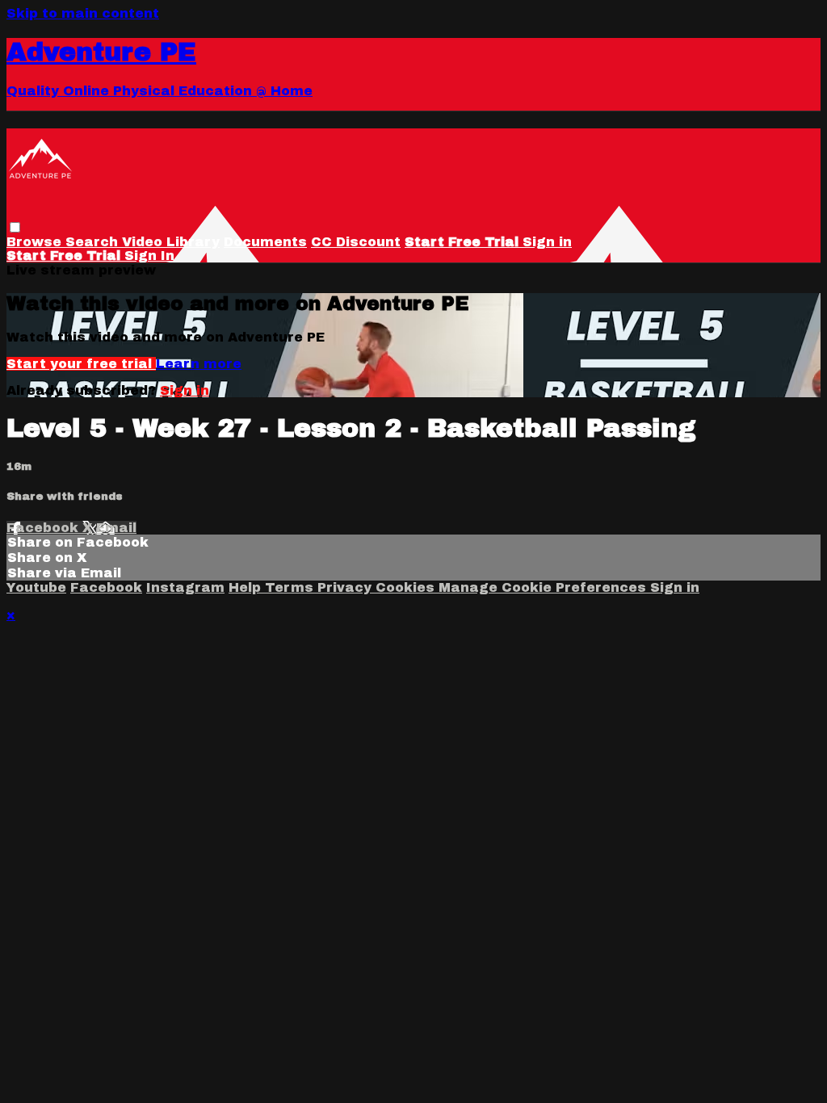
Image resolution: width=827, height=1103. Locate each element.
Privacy (346, 587)
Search (93, 242)
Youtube (36, 587)
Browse (35, 242)
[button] (15, 227)
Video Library (171, 242)
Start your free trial (81, 364)
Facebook (44, 528)
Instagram (185, 587)
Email (116, 528)
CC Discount (356, 242)
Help (247, 587)
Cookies (407, 587)
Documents (265, 242)
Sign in (547, 242)
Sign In (149, 255)
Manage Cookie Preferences (544, 587)
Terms (291, 587)
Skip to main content (82, 13)
